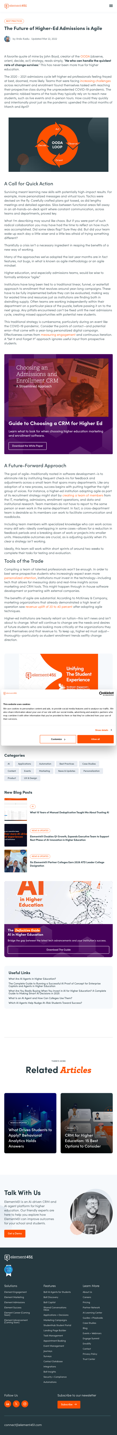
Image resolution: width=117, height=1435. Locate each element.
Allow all (95, 739)
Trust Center (89, 1359)
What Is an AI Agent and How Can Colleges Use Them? (40, 998)
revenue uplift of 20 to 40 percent (49, 607)
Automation (45, 764)
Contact (87, 1349)
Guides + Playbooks (93, 1318)
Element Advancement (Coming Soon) (16, 1321)
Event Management (54, 1346)
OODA (85, 56)
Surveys (48, 1356)
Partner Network (91, 1307)
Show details (101, 730)
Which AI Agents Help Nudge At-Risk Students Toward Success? (45, 1002)
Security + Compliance (55, 1377)
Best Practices (66, 764)
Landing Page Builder (55, 1330)
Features (50, 1286)
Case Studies (89, 764)
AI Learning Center (92, 1313)
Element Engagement (15, 1292)
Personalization (91, 771)
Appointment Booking (55, 1341)
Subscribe (66, 1404)
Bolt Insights (50, 1372)
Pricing (86, 1302)
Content (12, 771)
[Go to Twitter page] (16, 1403)
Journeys (48, 1351)
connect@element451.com (23, 1425)
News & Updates (66, 771)
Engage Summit (91, 1338)
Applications (24, 764)
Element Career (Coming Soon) (17, 1314)
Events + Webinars (92, 1333)
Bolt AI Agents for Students (57, 1292)
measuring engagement (58, 335)
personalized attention (20, 578)
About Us (87, 1292)
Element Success (12, 1307)
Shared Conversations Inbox (55, 1308)
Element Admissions (14, 1302)
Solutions (10, 1286)
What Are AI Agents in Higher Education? (32, 978)
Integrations (50, 1366)
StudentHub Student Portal (57, 1325)
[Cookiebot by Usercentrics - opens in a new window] (101, 693)
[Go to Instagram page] (24, 1403)
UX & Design (30, 778)
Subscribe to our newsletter (77, 1395)
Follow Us (11, 1395)
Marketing (44, 771)
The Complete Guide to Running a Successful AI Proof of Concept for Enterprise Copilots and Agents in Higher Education (55, 985)
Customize (56, 739)
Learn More (91, 1286)
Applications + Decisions (56, 1315)
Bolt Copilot (50, 1302)
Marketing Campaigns (55, 1320)
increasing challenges (95, 81)
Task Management (53, 1336)
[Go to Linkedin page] (7, 1403)
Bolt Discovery (51, 1297)
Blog (85, 1328)
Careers (87, 1297)
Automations (50, 1382)
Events (27, 771)
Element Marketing (14, 1297)
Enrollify (87, 1344)
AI (9, 764)
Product (12, 778)
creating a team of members (82, 495)
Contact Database (53, 1361)
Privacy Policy (90, 1354)
